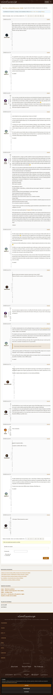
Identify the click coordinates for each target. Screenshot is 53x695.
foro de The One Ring (45, 328)
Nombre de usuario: (8, 546)
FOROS (2, 642)
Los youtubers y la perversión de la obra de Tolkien (12, 578)
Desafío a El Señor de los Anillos (8, 595)
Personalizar (26, 688)
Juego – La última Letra (6, 592)
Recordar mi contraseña (8, 555)
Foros (6, 8)
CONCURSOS (3, 652)
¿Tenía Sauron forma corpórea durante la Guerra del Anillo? (14, 576)
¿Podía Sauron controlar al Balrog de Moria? (10, 579)
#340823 (48, 270)
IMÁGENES (3, 657)
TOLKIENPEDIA (4, 622)
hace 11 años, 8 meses (34, 11)
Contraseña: (6, 551)
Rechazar (26, 691)
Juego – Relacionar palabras (7, 589)
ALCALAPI (4, 605)
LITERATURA (3, 637)
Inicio (4, 8)
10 (40, 16)
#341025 (48, 305)
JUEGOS (2, 647)
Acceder (46, 1)
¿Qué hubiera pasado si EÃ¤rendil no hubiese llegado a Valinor (14, 574)
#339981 (48, 19)
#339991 (48, 52)
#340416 (48, 111)
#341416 (48, 401)
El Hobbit (21, 8)
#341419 (48, 424)
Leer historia (3, 607)
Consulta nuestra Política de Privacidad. (9, 682)
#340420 (48, 152)
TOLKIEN (3, 627)
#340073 (48, 93)
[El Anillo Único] (9, 2)
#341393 (48, 323)
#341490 (48, 474)
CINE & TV (3, 632)
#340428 (48, 229)
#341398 (48, 364)
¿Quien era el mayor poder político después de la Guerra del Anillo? (15, 572)
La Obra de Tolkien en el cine (13, 8)
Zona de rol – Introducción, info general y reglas (12, 594)
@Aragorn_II (29, 210)
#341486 (48, 438)
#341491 (48, 514)
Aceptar (26, 685)
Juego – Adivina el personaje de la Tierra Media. (12, 590)
